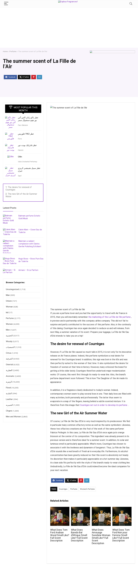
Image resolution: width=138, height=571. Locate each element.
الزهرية (9, 382)
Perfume (12, 51)
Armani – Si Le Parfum (28, 270)
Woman (9, 306)
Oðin (20, 156)
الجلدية (9, 393)
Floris (20, 139)
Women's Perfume (87, 489)
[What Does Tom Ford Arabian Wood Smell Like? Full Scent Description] (59, 508)
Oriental (9, 364)
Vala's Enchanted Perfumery (27, 162)
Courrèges (63, 489)
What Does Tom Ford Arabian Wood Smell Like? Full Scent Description (59, 535)
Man (8, 295)
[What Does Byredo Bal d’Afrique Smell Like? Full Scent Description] (80, 508)
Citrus (8, 353)
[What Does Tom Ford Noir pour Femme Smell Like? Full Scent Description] (121, 508)
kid (7, 312)
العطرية (9, 370)
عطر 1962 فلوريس (26, 134)
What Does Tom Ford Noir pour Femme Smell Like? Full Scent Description (121, 535)
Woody (9, 341)
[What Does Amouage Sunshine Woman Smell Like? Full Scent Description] (101, 508)
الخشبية (9, 335)
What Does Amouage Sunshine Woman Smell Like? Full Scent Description (101, 536)
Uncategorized (12, 289)
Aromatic (10, 376)
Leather (9, 399)
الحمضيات (10, 347)
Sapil (19, 176)
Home (5, 51)
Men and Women (13, 416)
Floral (8, 387)
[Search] (131, 3)
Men (8, 330)
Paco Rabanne (23, 125)
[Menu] (6, 3)
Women (9, 324)
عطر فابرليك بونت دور (27, 145)
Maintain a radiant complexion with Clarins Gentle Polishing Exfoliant (29, 244)
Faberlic (20, 150)
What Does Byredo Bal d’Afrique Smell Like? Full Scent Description (79, 535)
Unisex (9, 301)
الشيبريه (9, 405)
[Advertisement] (69, 27)
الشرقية (9, 359)
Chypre (9, 411)
